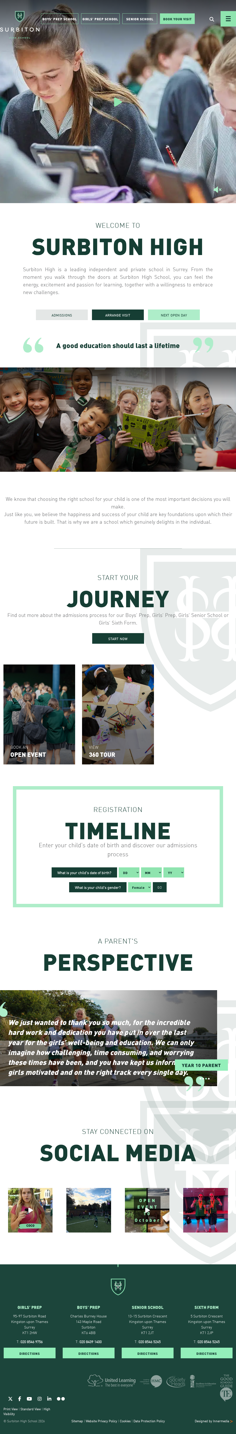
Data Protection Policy (149, 1420)
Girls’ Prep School (100, 18)
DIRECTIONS (29, 1353)
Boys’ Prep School (59, 18)
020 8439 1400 (91, 1341)
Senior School (139, 18)
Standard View (31, 1408)
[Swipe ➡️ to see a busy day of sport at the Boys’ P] (88, 1210)
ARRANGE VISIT (117, 315)
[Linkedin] (49, 1398)
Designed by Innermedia (212, 1420)
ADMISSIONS (62, 315)
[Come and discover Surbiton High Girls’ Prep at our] (147, 1210)
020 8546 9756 (32, 1341)
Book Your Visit (177, 18)
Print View (10, 1408)
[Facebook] (19, 1398)
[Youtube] (29, 1398)
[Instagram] (40, 1398)
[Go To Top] (118, 1264)
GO (159, 887)
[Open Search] (211, 19)
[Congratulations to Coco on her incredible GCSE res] (30, 1210)
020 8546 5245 (150, 1341)
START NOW (118, 638)
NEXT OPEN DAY (174, 315)
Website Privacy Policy (101, 1420)
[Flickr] (61, 1398)
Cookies (125, 1420)
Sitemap (77, 1420)
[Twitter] (10, 1398)
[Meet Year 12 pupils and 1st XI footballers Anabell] (205, 1210)
